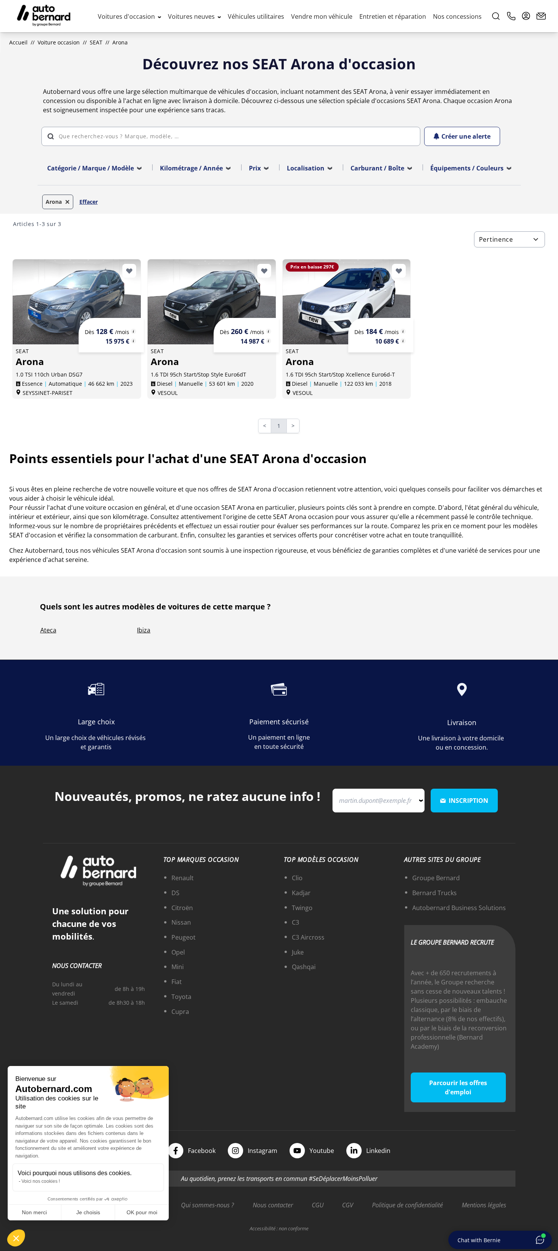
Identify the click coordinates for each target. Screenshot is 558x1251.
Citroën (182, 908)
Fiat (176, 982)
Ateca (48, 630)
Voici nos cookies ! (40, 1181)
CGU (318, 1205)
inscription (468, 800)
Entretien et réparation (392, 16)
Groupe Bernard (436, 878)
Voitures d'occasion (127, 16)
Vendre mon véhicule (321, 16)
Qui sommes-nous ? (207, 1205)
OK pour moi (142, 1212)
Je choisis (88, 1212)
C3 (295, 922)
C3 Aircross (308, 937)
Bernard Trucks (434, 893)
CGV (347, 1205)
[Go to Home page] (43, 16)
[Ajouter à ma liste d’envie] (129, 271)
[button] (16, 1238)
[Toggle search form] (496, 16)
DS (175, 893)
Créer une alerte (466, 136)
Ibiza (143, 630)
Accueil (18, 42)
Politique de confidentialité (407, 1205)
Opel (178, 952)
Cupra (180, 1011)
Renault (182, 878)
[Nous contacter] (541, 16)
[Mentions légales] (133, 331)
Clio (297, 878)
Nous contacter (273, 1205)
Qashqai (304, 967)
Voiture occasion (59, 42)
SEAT (96, 42)
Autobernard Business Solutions (459, 908)
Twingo (302, 908)
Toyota (181, 996)
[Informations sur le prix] (133, 341)
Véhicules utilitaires (256, 16)
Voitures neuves (192, 16)
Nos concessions (457, 16)
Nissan (181, 922)
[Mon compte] (526, 16)
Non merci (34, 1212)
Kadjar (301, 893)
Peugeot (183, 937)
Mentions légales (484, 1205)
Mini (177, 967)
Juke (298, 952)
